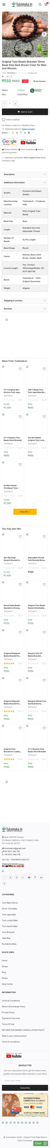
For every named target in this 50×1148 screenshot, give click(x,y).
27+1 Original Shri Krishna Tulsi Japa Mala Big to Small (12, 392)
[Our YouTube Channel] (28, 141)
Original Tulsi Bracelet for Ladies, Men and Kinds (12, 751)
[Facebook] (4, 877)
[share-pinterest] (21, 132)
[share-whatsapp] (17, 132)
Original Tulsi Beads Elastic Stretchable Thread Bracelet (36, 608)
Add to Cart (26, 112)
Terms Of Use (8, 1024)
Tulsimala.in (11, 73)
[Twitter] (10, 877)
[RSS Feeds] (4, 883)
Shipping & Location (13, 300)
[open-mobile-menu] (4, 4)
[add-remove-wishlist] (20, 368)
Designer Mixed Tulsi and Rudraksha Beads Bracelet (37, 703)
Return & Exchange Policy (13, 1006)
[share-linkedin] (25, 132)
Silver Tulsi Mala (9, 908)
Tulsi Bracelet (8, 932)
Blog (4, 972)
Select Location (28, 129)
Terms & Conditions (11, 1000)
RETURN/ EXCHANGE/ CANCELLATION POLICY (23, 1030)
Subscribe (25, 1088)
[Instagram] (16, 877)
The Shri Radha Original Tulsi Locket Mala (37, 440)
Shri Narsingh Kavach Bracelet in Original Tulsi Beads (12, 560)
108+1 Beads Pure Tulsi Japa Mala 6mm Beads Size (37, 392)
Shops (5, 966)
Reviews (8, 309)
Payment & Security (11, 1018)
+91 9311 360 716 (12, 851)
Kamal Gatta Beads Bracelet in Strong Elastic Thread (12, 608)
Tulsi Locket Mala (10, 920)
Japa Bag (6, 938)
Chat (38, 1143)
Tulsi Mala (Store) (10, 903)
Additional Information (14, 182)
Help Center (7, 984)
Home (4, 960)
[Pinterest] (35, 877)
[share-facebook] (9, 132)
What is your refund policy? (14, 1036)
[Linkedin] (41, 877)
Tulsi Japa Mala (9, 914)
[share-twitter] (13, 132)
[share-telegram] (29, 132)
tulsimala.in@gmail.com (15, 848)
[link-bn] (7, 319)
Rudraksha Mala (9, 944)
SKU (4, 94)
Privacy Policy (8, 1012)
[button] (44, 34)
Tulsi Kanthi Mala (9, 926)
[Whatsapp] (22, 877)
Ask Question (41, 81)
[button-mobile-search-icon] (40, 4)
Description (9, 174)
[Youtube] (29, 877)
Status (5, 90)
